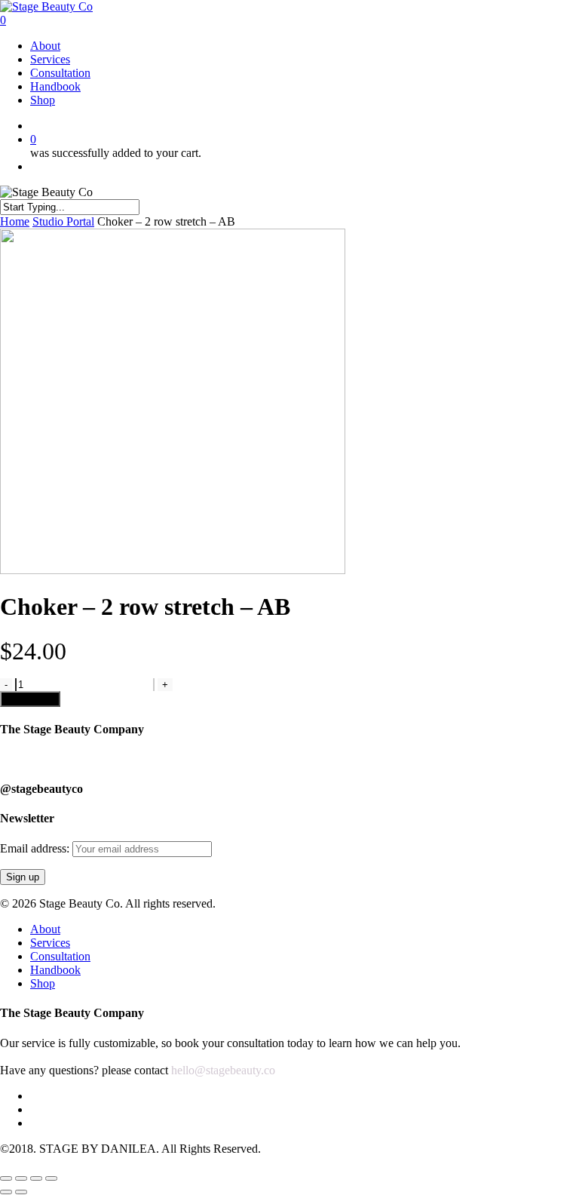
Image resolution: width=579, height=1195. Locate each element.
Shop (42, 983)
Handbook (55, 969)
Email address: (36, 848)
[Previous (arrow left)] (6, 1192)
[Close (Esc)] (6, 1178)
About (45, 929)
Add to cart (30, 699)
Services (50, 942)
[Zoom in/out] (51, 1178)
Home (14, 221)
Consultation (60, 956)
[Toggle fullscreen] (36, 1178)
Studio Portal (63, 221)
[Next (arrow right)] (21, 1192)
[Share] (21, 1178)
